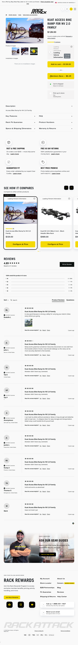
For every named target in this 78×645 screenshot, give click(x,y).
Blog (59, 587)
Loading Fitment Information (57, 48)
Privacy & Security (39, 630)
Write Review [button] (67, 264)
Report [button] (44, 330)
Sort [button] (5, 300)
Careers (60, 583)
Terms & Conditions (65, 630)
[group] (14, 263)
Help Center (62, 596)
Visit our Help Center (47, 554)
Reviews (60, 592)
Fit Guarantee (45, 592)
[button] (28, 323)
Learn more (14, 154)
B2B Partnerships (47, 587)
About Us (61, 579)
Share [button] (48, 330)
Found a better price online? (59, 37)
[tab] (58, 300)
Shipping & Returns (48, 596)
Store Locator (45, 583)
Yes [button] (40, 330)
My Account (45, 579)
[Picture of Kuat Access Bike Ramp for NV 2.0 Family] (25, 30)
